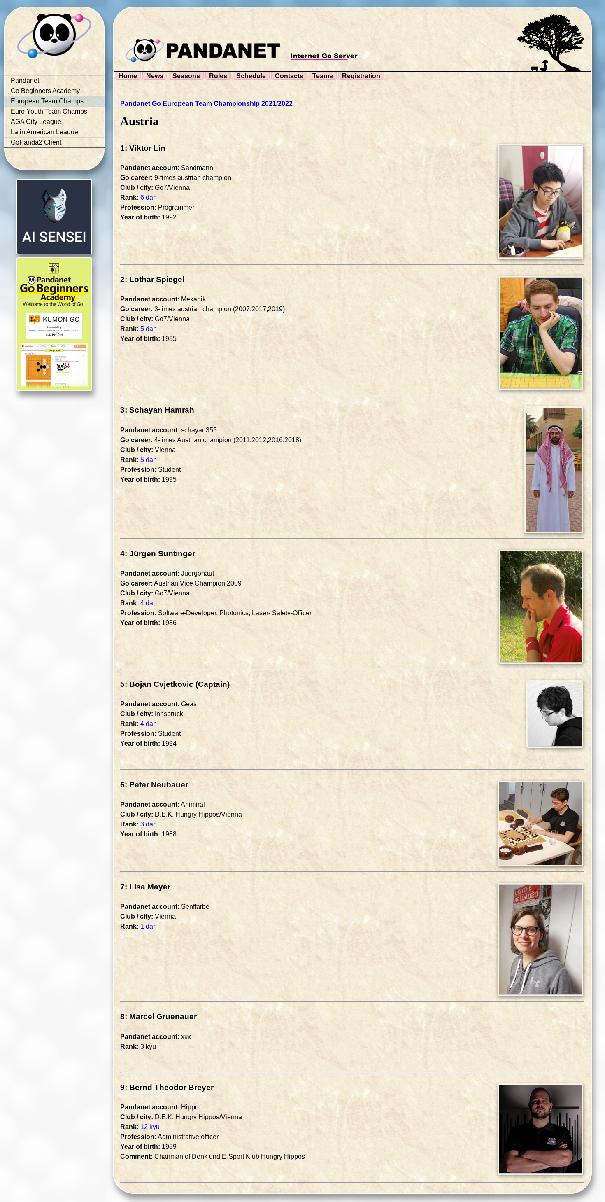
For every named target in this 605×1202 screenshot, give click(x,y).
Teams (322, 75)
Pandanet (25, 80)
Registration (361, 75)
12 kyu (150, 1126)
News (154, 75)
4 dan (148, 603)
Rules (218, 75)
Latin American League (44, 131)
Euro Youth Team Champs (49, 111)
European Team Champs (47, 101)
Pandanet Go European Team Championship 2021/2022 (206, 103)
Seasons (186, 75)
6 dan (148, 197)
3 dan (148, 824)
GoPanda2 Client (36, 142)
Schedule (251, 75)
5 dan (148, 328)
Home (128, 75)
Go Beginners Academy (45, 90)
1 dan (148, 926)
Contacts (289, 75)
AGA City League (36, 121)
